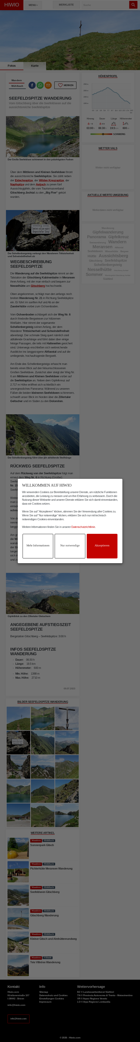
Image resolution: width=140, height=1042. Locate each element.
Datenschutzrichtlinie (83, 526)
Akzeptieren (102, 545)
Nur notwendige (70, 545)
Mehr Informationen (38, 545)
